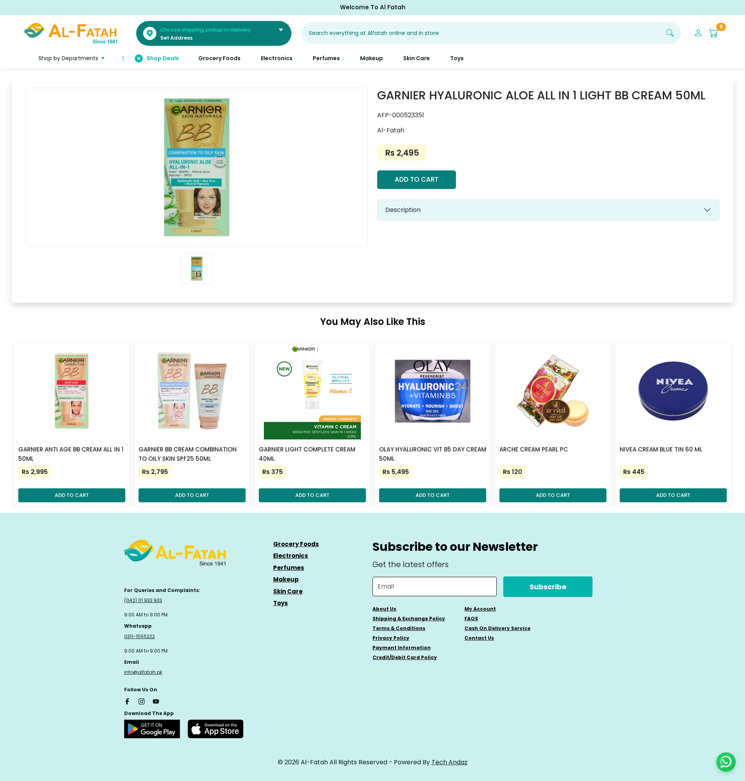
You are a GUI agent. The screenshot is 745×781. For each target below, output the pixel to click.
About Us (384, 609)
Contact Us (479, 638)
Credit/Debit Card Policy (404, 657)
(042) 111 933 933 (143, 600)
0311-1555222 (139, 636)
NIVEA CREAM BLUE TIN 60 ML (661, 449)
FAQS (471, 618)
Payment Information (401, 647)
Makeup (286, 579)
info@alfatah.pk (143, 672)
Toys (280, 603)
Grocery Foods (296, 544)
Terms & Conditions (398, 628)
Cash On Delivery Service (497, 628)
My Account (480, 609)
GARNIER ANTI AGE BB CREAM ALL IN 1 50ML (70, 454)
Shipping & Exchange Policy (408, 618)
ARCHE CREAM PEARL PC (533, 449)
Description (403, 209)
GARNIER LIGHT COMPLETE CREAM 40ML (307, 454)
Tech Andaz (449, 762)
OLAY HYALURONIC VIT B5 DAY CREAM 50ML (432, 454)
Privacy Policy (390, 638)
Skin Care (288, 591)
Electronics (290, 556)
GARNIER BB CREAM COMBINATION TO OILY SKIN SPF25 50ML (188, 454)
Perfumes (288, 568)
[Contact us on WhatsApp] (726, 762)
